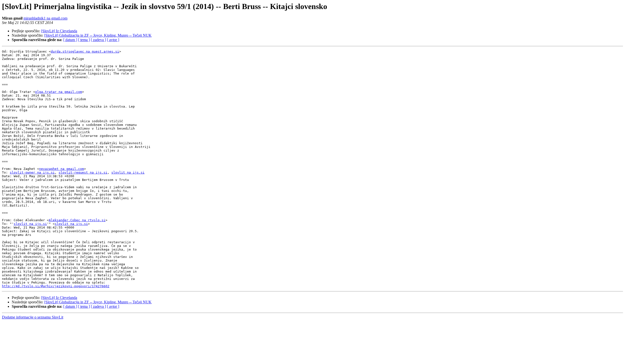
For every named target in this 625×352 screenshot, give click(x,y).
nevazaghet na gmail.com (61, 169)
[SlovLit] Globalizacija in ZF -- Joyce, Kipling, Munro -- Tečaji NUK (98, 35)
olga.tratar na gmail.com (58, 92)
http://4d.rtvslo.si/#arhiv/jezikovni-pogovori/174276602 (55, 286)
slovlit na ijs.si (128, 172)
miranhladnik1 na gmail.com (45, 18)
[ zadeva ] (98, 40)
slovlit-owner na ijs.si (32, 172)
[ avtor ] (113, 40)
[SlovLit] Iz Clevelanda (59, 31)
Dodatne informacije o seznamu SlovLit (32, 317)
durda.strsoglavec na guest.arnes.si (85, 51)
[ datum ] (70, 40)
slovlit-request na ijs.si (83, 172)
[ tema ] (84, 40)
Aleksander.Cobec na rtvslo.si (77, 220)
